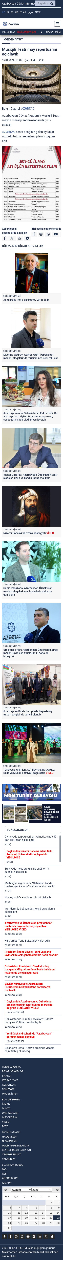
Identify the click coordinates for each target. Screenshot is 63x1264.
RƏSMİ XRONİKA (11, 1066)
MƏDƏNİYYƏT (13, 39)
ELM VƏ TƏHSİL (11, 1099)
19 (26, 1217)
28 (43, 1223)
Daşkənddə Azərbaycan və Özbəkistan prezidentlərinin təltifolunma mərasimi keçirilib (29, 1005)
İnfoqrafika (10, 1117)
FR (21, 12)
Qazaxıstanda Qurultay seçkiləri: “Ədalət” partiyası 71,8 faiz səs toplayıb (29, 1020)
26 (26, 1223)
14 (43, 1212)
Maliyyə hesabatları (16, 1145)
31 (9, 1228)
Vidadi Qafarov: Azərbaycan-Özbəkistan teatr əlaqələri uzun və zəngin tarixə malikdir (30, 476)
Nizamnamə (9, 1141)
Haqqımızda (9, 1136)
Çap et (29, 60)
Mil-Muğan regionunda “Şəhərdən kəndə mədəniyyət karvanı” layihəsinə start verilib (30, 885)
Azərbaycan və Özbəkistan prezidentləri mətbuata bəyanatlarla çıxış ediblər (28, 926)
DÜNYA (6, 1108)
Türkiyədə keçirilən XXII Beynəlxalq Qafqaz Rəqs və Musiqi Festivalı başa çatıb (29, 771)
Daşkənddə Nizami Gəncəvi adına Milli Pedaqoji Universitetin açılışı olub (29, 854)
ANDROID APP (10, 1178)
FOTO (5, 1126)
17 (9, 1217)
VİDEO (5, 1121)
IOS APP (6, 1182)
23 (58, 1217)
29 (51, 1223)
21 (43, 1217)
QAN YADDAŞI (10, 1112)
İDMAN (6, 1103)
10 (9, 1212)
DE (16, 12)
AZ (3, 12)
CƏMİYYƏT (8, 1089)
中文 (38, 12)
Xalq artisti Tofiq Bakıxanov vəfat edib (26, 299)
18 (19, 1217)
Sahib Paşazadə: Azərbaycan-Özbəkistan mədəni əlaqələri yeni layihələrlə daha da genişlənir (27, 591)
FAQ (4, 1169)
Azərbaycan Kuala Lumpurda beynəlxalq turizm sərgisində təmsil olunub (27, 713)
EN (12, 12)
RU (8, 12)
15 (51, 1212)
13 (36, 1212)
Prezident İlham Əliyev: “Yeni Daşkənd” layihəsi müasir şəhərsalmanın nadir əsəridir (31, 953)
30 (58, 1223)
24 (9, 1223)
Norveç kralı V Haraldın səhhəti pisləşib (28, 897)
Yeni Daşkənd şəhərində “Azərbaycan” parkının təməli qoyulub (29, 1035)
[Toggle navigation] (56, 23)
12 (26, 1212)
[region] (33, 944)
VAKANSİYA (8, 1158)
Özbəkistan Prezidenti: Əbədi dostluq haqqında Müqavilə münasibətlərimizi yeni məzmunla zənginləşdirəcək (30, 969)
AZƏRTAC (27, 108)
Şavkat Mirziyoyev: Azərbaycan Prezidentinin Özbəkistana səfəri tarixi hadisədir (27, 987)
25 (19, 1223)
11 (19, 1212)
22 (51, 1217)
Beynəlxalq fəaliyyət (16, 1150)
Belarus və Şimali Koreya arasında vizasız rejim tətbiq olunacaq (29, 1049)
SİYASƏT (7, 1075)
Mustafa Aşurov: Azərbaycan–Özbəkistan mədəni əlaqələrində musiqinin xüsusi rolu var (30, 356)
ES (24, 12)
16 (58, 1212)
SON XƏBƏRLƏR (17, 829)
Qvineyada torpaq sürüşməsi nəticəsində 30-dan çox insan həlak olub (31, 838)
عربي (31, 12)
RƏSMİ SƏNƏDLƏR (12, 1071)
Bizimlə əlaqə (11, 1132)
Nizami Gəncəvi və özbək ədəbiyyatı (28, 533)
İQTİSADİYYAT (10, 1080)
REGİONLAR (8, 1084)
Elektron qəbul (12, 1164)
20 (36, 1217)
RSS (4, 1173)
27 (36, 1223)
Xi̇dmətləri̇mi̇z (11, 1154)
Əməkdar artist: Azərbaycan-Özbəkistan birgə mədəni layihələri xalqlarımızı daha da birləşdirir (30, 653)
